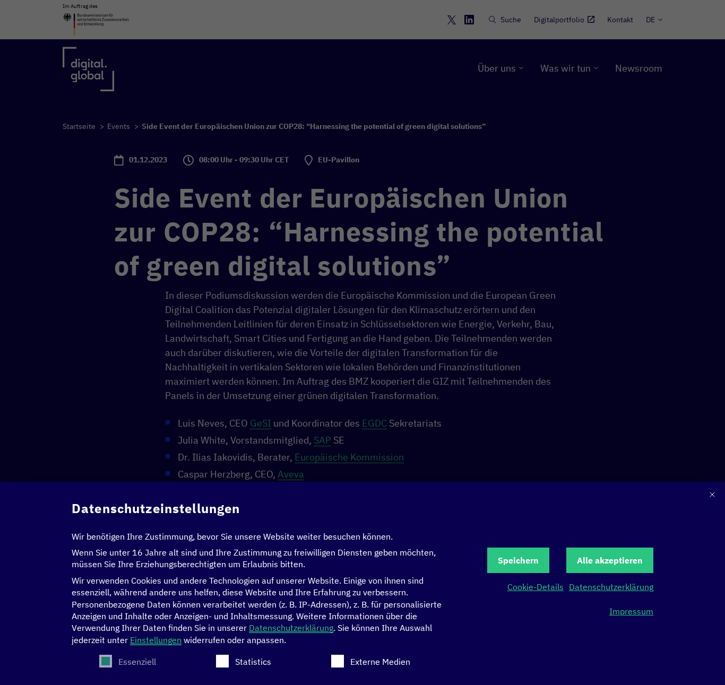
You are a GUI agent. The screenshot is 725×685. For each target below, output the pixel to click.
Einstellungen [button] (156, 640)
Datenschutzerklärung (291, 627)
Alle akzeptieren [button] (610, 560)
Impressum (631, 611)
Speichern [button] (518, 560)
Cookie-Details (535, 587)
